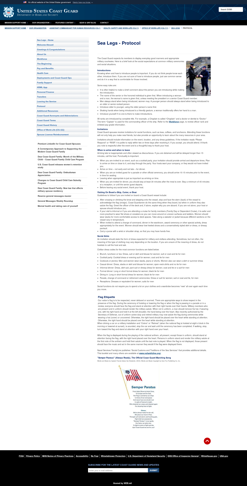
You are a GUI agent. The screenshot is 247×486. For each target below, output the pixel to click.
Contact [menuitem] (104, 22)
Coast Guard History (47, 125)
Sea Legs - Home (45, 40)
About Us (41, 54)
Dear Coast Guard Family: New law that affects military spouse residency (60, 189)
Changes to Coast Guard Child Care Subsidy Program (59, 181)
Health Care (42, 73)
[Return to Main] (207, 442)
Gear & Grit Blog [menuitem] (87, 22)
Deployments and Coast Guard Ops (54, 78)
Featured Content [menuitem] (64, 22)
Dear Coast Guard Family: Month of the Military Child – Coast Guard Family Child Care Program (61, 158)
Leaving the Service (46, 101)
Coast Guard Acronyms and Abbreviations (57, 115)
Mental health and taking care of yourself (58, 206)
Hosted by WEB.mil (122, 483)
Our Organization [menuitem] (40, 22)
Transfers (41, 97)
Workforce (42, 59)
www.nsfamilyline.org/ (150, 353)
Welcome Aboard (45, 45)
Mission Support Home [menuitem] (15, 22)
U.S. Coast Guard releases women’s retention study (60, 166)
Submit (153, 470)
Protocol (41, 106)
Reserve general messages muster (54, 195)
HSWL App (42, 87)
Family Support (44, 82)
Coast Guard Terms (46, 120)
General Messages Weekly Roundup (55, 200)
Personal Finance (45, 92)
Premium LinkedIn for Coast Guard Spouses (59, 143)
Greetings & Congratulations (51, 49)
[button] (83, 2)
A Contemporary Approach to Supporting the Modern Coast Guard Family (60, 150)
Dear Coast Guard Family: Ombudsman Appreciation (57, 174)
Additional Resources (47, 111)
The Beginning (44, 64)
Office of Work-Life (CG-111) (50, 130)
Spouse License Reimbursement (53, 134)
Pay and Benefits (45, 68)
